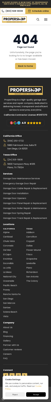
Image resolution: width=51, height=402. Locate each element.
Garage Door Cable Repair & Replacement (25, 188)
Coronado (8, 245)
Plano (29, 267)
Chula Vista (9, 241)
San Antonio (32, 276)
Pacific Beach (10, 285)
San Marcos (9, 303)
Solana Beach (10, 311)
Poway (6, 289)
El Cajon (7, 254)
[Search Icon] (38, 19)
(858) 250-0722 (15, 140)
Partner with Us (11, 345)
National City (9, 276)
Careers (7, 354)
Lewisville (31, 263)
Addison (30, 232)
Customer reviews (12, 349)
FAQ (5, 358)
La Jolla (7, 267)
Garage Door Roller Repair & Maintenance (24, 208)
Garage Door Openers (14, 198)
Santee (6, 307)
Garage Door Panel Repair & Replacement (25, 203)
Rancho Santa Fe (12, 294)
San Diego (8, 298)
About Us (7, 327)
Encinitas (7, 258)
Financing (8, 336)
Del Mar (7, 249)
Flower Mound (33, 249)
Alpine (6, 232)
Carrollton (31, 236)
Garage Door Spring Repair (17, 213)
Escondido (8, 263)
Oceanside (8, 280)
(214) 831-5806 (15, 159)
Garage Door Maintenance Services (21, 178)
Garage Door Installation (16, 193)
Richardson (32, 272)
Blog (5, 331)
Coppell (30, 241)
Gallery (7, 340)
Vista (5, 316)
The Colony (32, 280)
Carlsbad (8, 236)
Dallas (29, 245)
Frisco (29, 254)
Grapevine (31, 258)
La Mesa (7, 272)
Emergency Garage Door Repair (19, 183)
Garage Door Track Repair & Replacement (25, 218)
